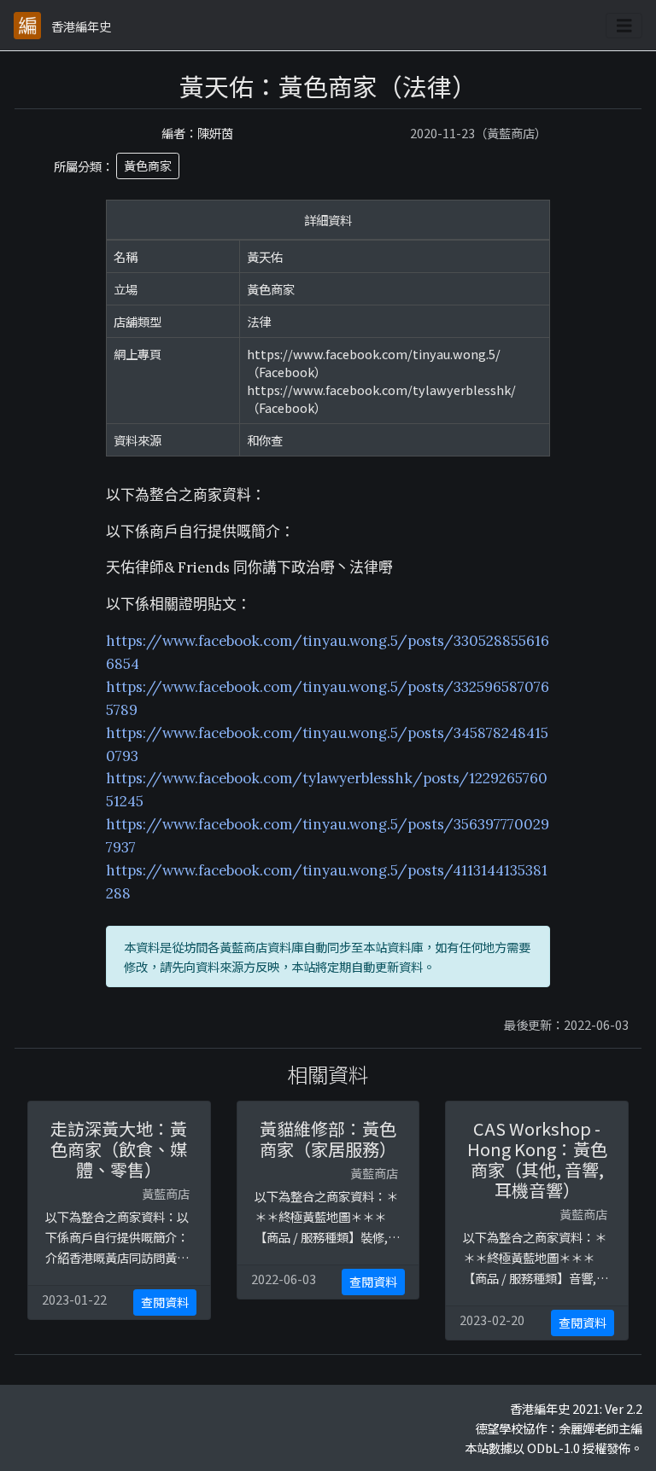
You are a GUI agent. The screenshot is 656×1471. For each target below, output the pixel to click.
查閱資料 (165, 1302)
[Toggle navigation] (624, 25)
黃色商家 (148, 165)
